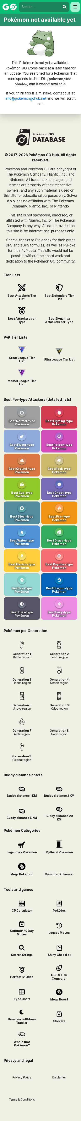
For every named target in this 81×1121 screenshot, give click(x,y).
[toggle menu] (64, 7)
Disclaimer (59, 1077)
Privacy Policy (21, 1077)
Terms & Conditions (22, 1099)
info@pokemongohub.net (25, 98)
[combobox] (39, 7)
